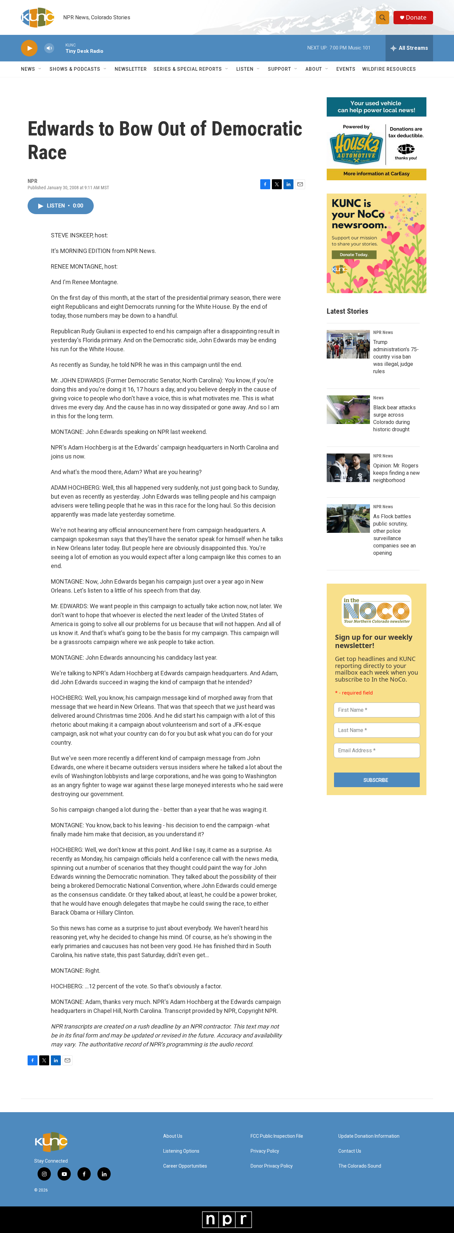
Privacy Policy (265, 1151)
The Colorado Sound (359, 1166)
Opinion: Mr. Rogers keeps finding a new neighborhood (396, 472)
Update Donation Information (368, 1136)
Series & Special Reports (188, 69)
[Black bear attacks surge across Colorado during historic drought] (348, 409)
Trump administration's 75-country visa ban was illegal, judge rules (396, 356)
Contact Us (349, 1151)
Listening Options (181, 1151)
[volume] (49, 48)
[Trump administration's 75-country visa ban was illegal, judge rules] (348, 344)
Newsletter (131, 69)
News (378, 397)
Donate (416, 17)
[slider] (60, 47)
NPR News (383, 332)
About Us (172, 1136)
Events (346, 69)
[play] (29, 48)
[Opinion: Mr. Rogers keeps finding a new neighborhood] (348, 467)
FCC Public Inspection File (277, 1136)
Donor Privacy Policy (272, 1166)
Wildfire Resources (389, 69)
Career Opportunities (185, 1166)
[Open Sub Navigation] (40, 69)
